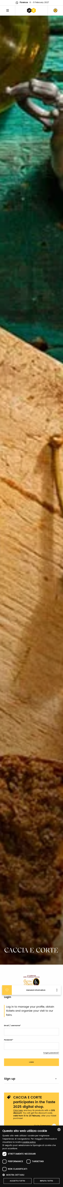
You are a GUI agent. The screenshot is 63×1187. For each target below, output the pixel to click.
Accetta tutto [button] (17, 1180)
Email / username (12, 1025)
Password (8, 1040)
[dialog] (31, 1156)
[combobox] (59, 1129)
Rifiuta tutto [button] (46, 1180)
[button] (31, 1175)
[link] (55, 10)
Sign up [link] (9, 1078)
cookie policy (29, 1142)
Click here (18, 1110)
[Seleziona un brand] (31, 10)
